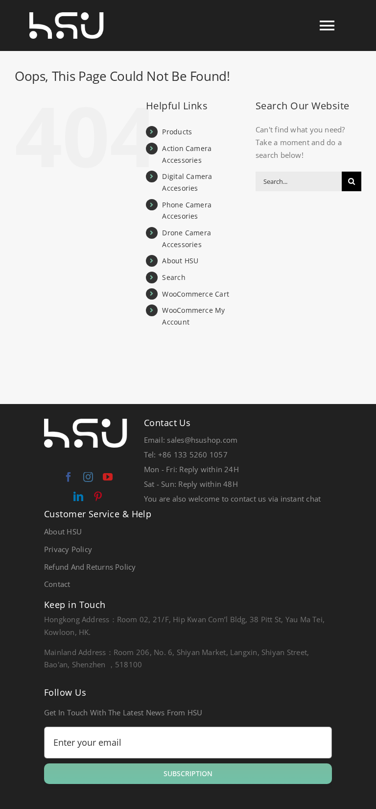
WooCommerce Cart (195, 294)
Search (173, 277)
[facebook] (68, 477)
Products (177, 131)
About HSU (180, 260)
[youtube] (108, 477)
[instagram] (88, 477)
